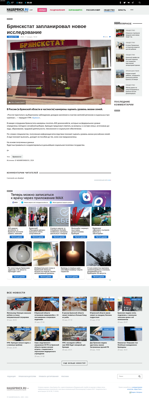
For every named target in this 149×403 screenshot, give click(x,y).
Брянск (36, 118)
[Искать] (139, 376)
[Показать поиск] (139, 2)
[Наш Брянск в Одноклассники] (120, 3)
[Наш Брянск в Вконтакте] (129, 3)
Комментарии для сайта (102, 180)
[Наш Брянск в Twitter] (125, 3)
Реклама (65, 376)
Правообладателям (27, 376)
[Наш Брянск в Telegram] (133, 3)
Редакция (11, 376)
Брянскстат (17, 156)
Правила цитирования (48, 376)
